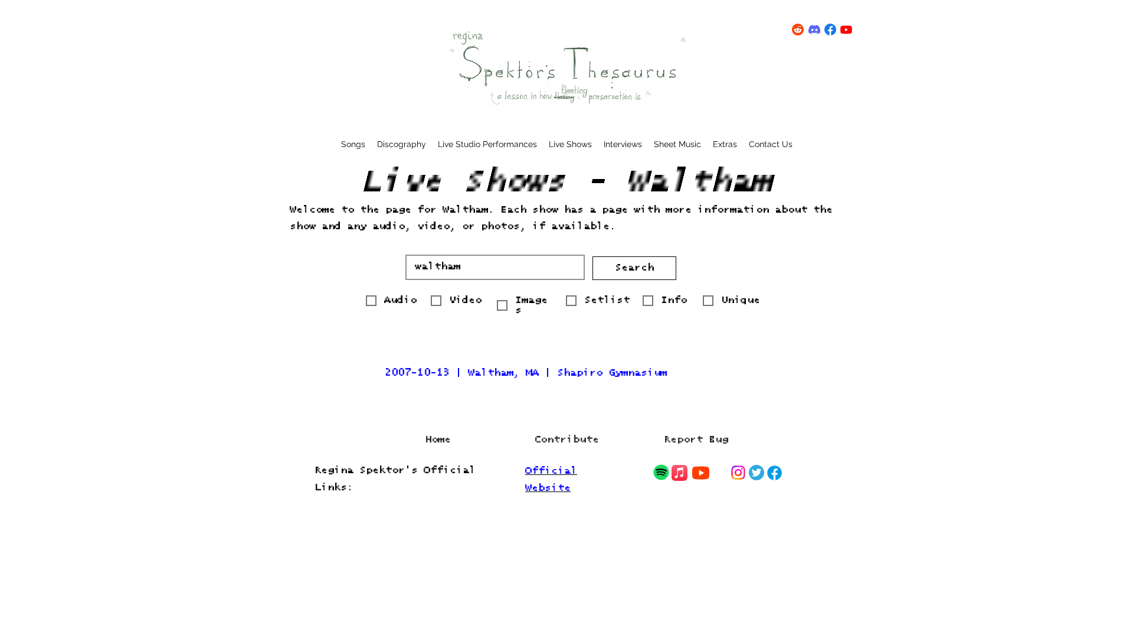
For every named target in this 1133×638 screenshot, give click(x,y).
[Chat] (661, 472)
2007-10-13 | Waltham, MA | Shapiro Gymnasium (526, 373)
